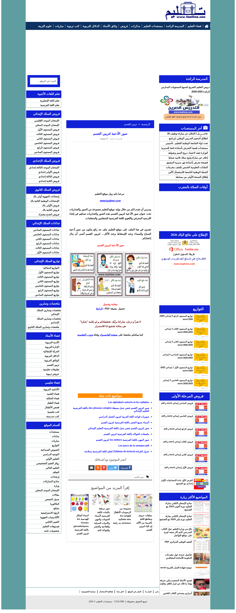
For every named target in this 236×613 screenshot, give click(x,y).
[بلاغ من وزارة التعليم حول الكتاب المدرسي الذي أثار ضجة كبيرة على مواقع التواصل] (201, 532)
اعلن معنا (120, 591)
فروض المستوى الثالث (47, 134)
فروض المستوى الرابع (48, 147)
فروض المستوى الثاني (48, 138)
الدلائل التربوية (52, 355)
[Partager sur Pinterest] (104, 467)
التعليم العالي (52, 467)
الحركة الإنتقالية (51, 351)
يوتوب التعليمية (85, 334)
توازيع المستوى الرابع (48, 290)
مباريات (55, 440)
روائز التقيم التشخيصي (47, 463)
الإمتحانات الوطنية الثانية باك (44, 201)
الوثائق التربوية (51, 360)
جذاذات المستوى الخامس (46, 234)
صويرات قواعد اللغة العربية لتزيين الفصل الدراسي (124, 416)
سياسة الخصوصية (88, 591)
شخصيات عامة (51, 530)
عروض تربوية (52, 373)
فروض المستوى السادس (46, 152)
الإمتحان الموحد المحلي (47, 125)
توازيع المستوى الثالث (48, 276)
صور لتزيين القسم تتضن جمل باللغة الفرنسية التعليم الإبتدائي (118, 428)
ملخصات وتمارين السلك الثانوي (43, 327)
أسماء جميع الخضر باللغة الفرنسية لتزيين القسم (125, 422)
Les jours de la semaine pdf (133, 445)
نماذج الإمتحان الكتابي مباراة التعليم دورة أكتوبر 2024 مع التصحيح (179, 506)
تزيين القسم (139, 477)
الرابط (99, 308)
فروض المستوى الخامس (46, 143)
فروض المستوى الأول (48, 129)
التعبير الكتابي (52, 521)
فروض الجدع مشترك (48, 214)
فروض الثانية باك (50, 210)
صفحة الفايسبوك (109, 334)
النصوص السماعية (50, 449)
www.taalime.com (110, 200)
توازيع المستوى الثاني (48, 281)
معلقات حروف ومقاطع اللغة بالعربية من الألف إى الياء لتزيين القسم (144, 522)
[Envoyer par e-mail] (91, 467)
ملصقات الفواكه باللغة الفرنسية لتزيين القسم (126, 434)
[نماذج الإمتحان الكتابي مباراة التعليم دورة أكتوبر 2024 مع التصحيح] (201, 507)
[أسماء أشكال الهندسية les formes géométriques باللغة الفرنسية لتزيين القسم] (80, 503)
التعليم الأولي (52, 458)
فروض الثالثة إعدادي (49, 176)
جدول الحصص (52, 499)
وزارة (56, 485)
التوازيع (55, 445)
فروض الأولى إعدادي (48, 172)
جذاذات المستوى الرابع (47, 243)
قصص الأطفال (52, 407)
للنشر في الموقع (134, 591)
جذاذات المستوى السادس (46, 229)
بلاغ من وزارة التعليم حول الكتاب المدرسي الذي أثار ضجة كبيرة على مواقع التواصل (176, 532)
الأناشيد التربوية (51, 389)
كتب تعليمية (53, 411)
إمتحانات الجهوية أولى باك (46, 196)
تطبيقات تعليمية (51, 369)
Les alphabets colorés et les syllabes (128, 402)
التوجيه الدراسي (51, 454)
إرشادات (55, 476)
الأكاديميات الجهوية (49, 517)
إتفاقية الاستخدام (106, 591)
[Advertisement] (86, 9)
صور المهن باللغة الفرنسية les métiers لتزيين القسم (122, 439)
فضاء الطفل (53, 402)
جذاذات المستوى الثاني (47, 238)
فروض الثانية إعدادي (49, 181)
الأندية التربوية (52, 342)
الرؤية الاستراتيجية (50, 512)
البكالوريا (54, 503)
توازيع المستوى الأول (48, 272)
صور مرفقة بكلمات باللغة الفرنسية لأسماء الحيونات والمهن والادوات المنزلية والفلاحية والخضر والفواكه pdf (102, 519)
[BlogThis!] (98, 467)
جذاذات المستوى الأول (48, 252)
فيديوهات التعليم (51, 526)
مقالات (55, 494)
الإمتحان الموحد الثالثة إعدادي (44, 167)
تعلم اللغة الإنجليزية (49, 100)
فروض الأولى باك (50, 205)
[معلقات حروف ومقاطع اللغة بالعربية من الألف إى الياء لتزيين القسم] (143, 503)
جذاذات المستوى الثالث (47, 247)
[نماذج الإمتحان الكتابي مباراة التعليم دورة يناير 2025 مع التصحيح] (201, 519)
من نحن (158, 591)
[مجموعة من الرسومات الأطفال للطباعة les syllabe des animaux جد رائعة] (122, 499)
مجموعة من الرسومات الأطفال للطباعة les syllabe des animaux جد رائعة (122, 515)
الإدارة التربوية (52, 346)
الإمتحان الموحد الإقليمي (46, 120)
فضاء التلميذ (53, 393)
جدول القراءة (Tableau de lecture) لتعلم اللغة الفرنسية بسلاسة (116, 451)
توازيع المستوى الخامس (47, 285)
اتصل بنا (148, 591)
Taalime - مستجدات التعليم (110, 601)
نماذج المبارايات (51, 481)
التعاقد (56, 472)
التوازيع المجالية (51, 267)
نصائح (56, 508)
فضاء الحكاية (52, 398)
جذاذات (55, 436)
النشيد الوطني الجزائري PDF (178, 541)
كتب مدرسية (52, 416)
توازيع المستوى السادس (47, 294)
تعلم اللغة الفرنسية (49, 105)
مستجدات (54, 431)
